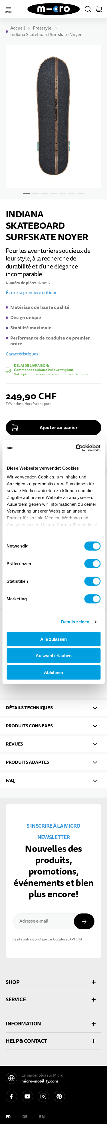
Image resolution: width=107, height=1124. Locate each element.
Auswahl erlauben (54, 655)
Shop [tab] (12, 982)
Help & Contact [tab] (26, 1041)
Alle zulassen (53, 638)
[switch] (92, 563)
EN (42, 1116)
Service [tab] (16, 999)
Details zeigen (75, 621)
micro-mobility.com (39, 1081)
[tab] (53, 708)
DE (25, 1116)
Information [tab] (23, 1023)
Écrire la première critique (31, 293)
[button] (87, 9)
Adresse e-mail (34, 921)
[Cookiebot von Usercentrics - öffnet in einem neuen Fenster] (76, 448)
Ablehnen (53, 672)
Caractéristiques (22, 354)
